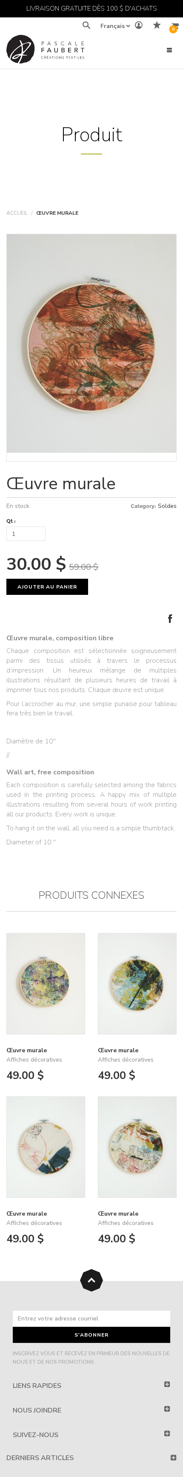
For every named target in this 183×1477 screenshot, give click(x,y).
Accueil (17, 213)
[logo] (45, 51)
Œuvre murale (61, 483)
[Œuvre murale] (91, 343)
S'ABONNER (91, 1334)
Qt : (11, 521)
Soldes (167, 506)
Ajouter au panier (47, 586)
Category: (143, 506)
